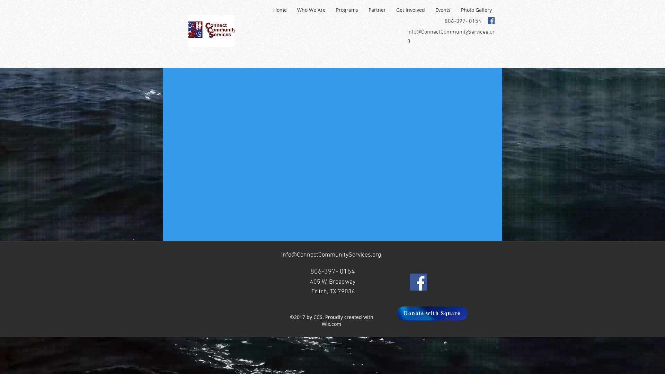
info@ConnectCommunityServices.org (331, 255)
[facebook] (491, 20)
